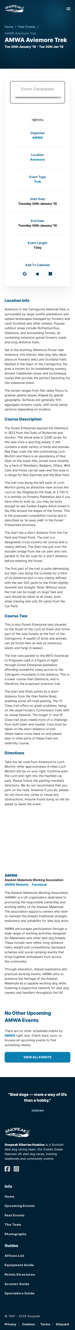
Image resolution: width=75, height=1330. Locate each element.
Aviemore (37, 159)
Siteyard (62, 1324)
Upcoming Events (20, 1206)
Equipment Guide (19, 1265)
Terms (45, 1324)
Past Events (26, 27)
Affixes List (14, 1256)
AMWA (37, 138)
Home (9, 27)
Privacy (10, 1324)
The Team (13, 1224)
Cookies (28, 1324)
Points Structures (20, 1274)
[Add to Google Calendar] (25, 274)
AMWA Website (16, 884)
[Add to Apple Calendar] (37, 274)
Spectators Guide (20, 1293)
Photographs (15, 1234)
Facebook (39, 884)
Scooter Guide (17, 1284)
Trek (37, 181)
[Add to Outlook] (50, 274)
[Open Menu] (68, 8)
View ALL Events (37, 1057)
